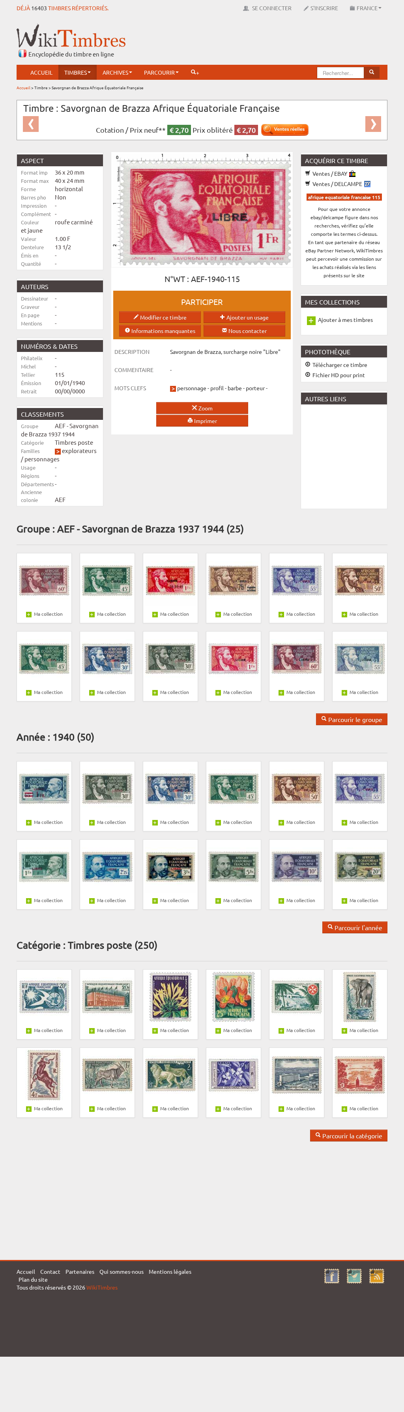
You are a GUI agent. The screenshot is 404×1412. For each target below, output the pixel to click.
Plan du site (33, 1279)
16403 (39, 7)
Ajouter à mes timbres (345, 319)
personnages (42, 459)
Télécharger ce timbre (339, 364)
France (367, 7)
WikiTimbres (102, 1287)
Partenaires (79, 1271)
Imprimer (205, 420)
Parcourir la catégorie (351, 1135)
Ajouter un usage (247, 317)
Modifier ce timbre (163, 317)
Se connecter (271, 7)
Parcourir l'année (357, 927)
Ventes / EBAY (329, 173)
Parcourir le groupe (354, 719)
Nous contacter (247, 330)
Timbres (75, 72)
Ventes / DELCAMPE (337, 183)
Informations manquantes (162, 330)
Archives (115, 72)
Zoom (205, 408)
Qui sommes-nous (121, 1271)
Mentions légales (170, 1271)
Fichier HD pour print (338, 374)
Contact (50, 1271)
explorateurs (79, 450)
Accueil (41, 72)
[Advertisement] (243, 41)
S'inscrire (324, 7)
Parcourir (159, 72)
